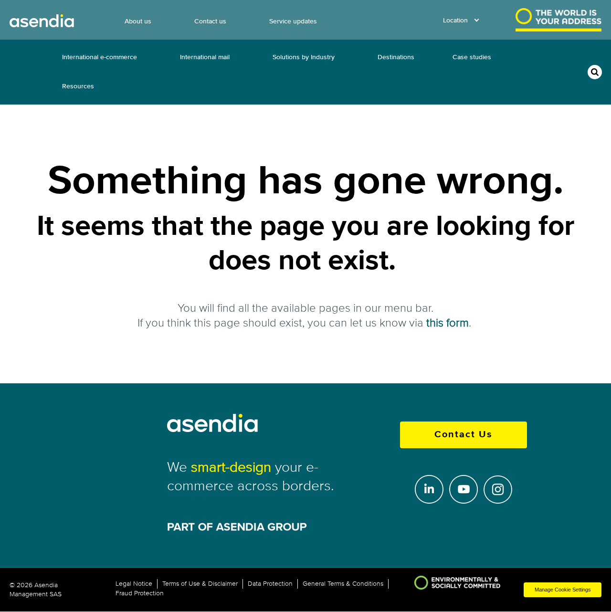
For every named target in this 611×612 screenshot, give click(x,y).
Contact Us (463, 435)
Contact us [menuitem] (210, 21)
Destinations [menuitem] (396, 57)
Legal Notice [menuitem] (134, 583)
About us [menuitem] (138, 21)
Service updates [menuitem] (293, 21)
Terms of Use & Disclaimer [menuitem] (200, 583)
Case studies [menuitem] (472, 57)
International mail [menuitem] (205, 57)
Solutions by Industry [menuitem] (304, 57)
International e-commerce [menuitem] (99, 57)
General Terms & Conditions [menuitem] (343, 583)
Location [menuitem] (455, 20)
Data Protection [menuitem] (270, 583)
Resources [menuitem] (78, 86)
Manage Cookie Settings (563, 589)
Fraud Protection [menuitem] (140, 593)
